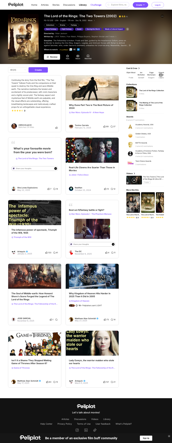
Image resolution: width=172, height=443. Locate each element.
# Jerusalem (103, 281)
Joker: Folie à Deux (80, 175)
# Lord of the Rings (27, 158)
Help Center (46, 424)
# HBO (46, 348)
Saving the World (93, 29)
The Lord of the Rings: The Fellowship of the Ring (35, 304)
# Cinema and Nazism (43, 217)
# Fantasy (93, 222)
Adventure (50, 25)
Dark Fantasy (51, 29)
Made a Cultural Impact (114, 29)
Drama (62, 25)
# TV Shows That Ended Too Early (26, 348)
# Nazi (30, 217)
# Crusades (92, 281)
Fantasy (74, 25)
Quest (79, 29)
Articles (45, 4)
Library (83, 4)
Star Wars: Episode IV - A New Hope (87, 112)
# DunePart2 (92, 92)
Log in (158, 5)
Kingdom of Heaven (80, 301)
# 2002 (14, 158)
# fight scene (82, 222)
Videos (94, 419)
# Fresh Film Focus (77, 92)
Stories (55, 4)
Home (34, 4)
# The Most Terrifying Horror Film (83, 155)
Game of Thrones (21, 368)
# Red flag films (18, 217)
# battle (72, 222)
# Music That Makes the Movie (25, 281)
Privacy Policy (65, 424)
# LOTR (40, 158)
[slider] (17, 110)
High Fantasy (67, 29)
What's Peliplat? (124, 424)
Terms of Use (84, 424)
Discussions (69, 4)
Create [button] (139, 5)
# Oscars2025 (105, 92)
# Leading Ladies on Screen (81, 348)
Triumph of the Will (22, 237)
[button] (162, 16)
